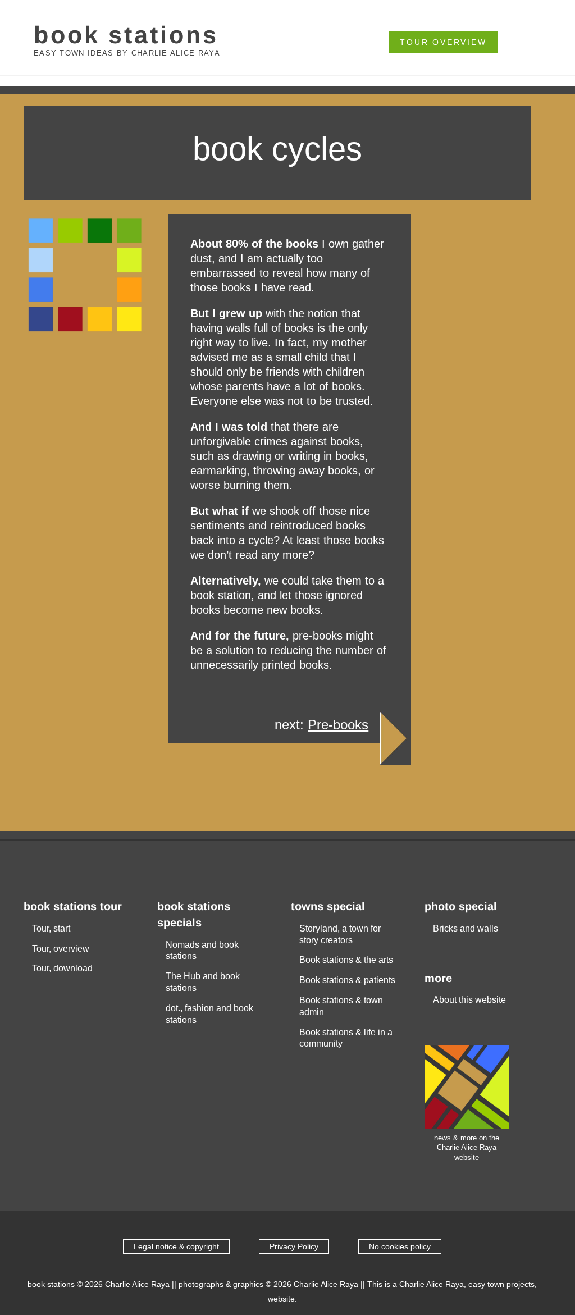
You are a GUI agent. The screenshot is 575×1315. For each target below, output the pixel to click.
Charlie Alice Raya (137, 1284)
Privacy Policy (294, 1246)
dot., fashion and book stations (209, 1014)
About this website (469, 999)
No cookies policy (400, 1246)
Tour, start (51, 928)
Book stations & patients (347, 980)
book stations (126, 34)
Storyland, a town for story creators (340, 934)
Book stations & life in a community (346, 1038)
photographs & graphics (221, 1284)
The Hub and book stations (203, 982)
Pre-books (338, 724)
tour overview (443, 42)
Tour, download (62, 968)
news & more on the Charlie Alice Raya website (466, 1148)
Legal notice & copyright (176, 1246)
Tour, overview (60, 948)
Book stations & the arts (346, 960)
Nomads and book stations (202, 950)
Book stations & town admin (341, 1006)
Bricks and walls (465, 928)
